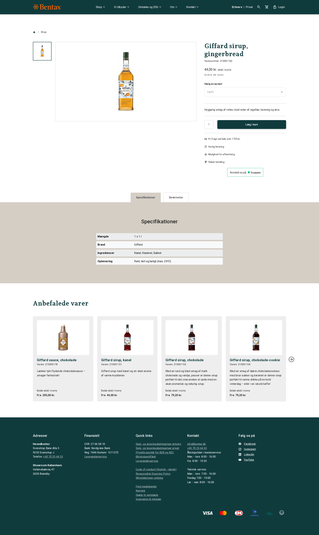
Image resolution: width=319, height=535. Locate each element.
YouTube (249, 459)
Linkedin (249, 454)
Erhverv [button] (237, 7)
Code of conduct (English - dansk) (156, 469)
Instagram (250, 449)
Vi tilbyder (122, 7)
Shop (101, 7)
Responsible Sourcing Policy (153, 473)
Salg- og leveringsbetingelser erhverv (158, 444)
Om (174, 7)
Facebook (250, 443)
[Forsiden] (34, 32)
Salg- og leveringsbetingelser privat (157, 448)
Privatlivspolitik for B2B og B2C (155, 452)
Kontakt (192, 7)
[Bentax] (47, 7)
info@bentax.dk (196, 444)
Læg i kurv (251, 124)
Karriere (140, 490)
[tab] (146, 197)
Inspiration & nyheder (148, 499)
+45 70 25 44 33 (53, 456)
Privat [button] (249, 7)
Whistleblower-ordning (149, 478)
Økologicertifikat (146, 456)
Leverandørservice (95, 456)
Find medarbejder (146, 486)
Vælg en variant (213, 84)
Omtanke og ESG (150, 7)
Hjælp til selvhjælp (147, 495)
